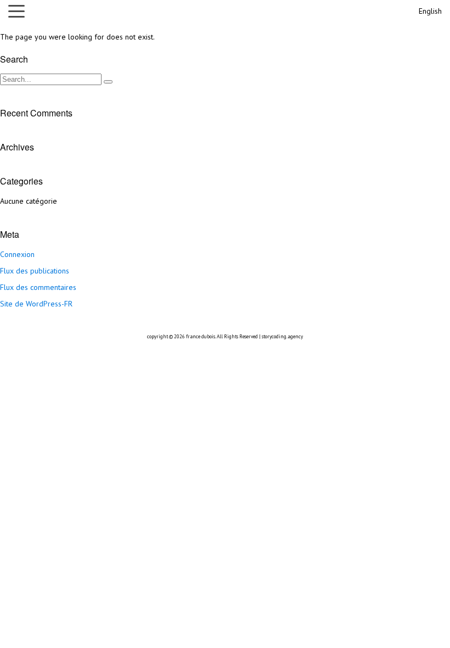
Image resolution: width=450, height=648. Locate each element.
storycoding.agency (282, 336)
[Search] (108, 81)
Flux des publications (34, 271)
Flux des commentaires (38, 287)
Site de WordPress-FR (36, 304)
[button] (19, 11)
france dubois (200, 336)
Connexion (17, 254)
